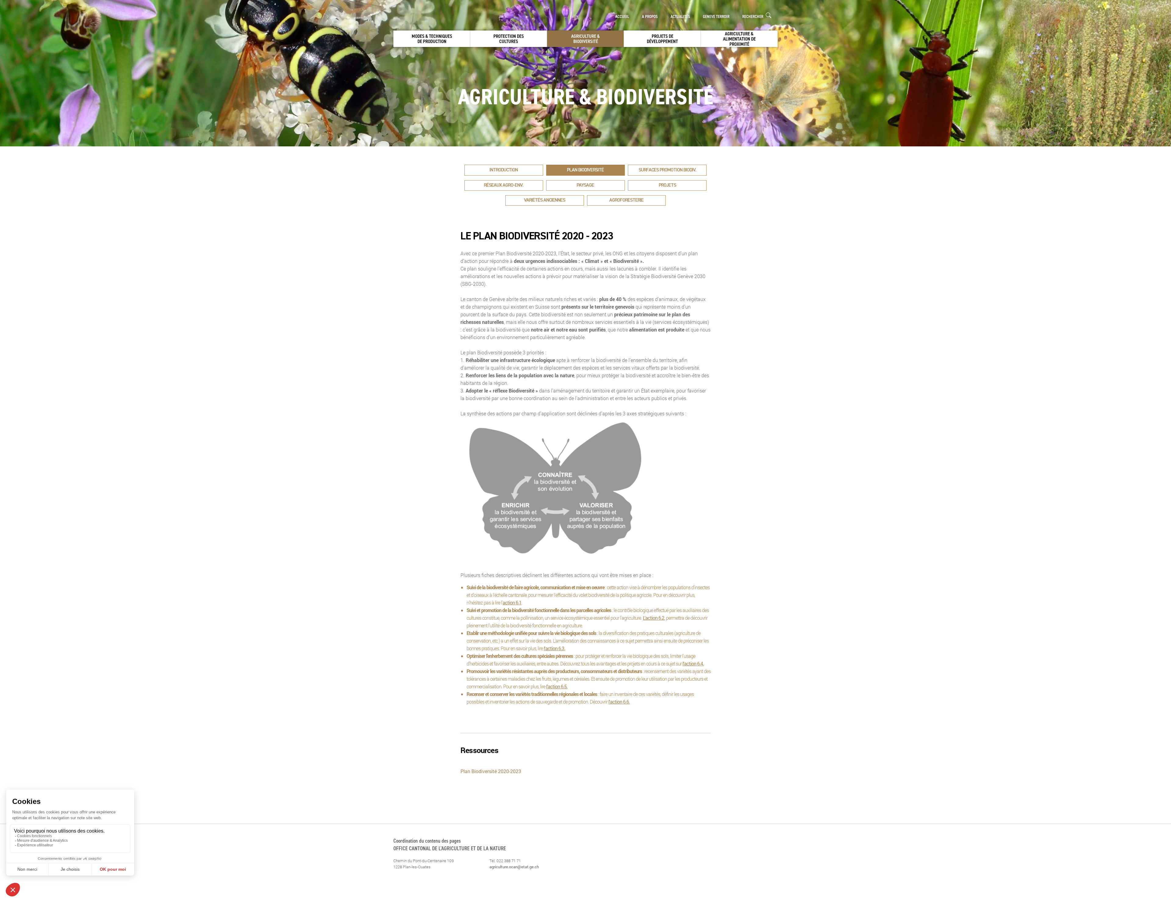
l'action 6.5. (557, 686)
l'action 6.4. (693, 663)
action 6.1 (512, 602)
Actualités (680, 16)
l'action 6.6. (619, 701)
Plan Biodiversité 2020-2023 (491, 771)
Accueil (622, 16)
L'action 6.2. (654, 618)
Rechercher (753, 16)
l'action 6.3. (554, 648)
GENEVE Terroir (716, 16)
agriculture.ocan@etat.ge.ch (514, 867)
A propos (650, 16)
